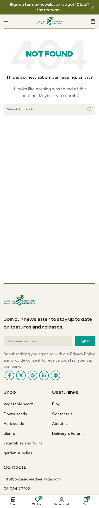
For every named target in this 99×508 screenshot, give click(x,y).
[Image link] (19, 300)
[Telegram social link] (55, 375)
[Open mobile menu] (6, 21)
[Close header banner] (93, 7)
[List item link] (24, 404)
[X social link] (21, 375)
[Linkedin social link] (44, 375)
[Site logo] (49, 21)
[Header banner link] (42, 7)
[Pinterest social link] (32, 375)
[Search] (89, 109)
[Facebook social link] (9, 375)
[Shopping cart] (93, 21)
